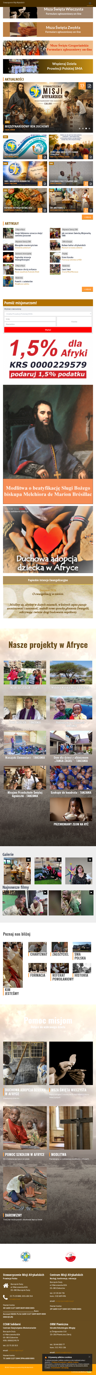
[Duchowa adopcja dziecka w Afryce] (48, 539)
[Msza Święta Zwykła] (48, 29)
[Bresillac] (48, 444)
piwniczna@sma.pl (63, 1352)
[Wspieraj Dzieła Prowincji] (48, 66)
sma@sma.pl (15, 1299)
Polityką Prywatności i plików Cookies (65, 1362)
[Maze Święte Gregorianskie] (48, 48)
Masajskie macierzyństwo (26, 245)
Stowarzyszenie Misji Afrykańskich (13, 2)
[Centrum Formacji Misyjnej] (25, 1256)
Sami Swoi (66, 269)
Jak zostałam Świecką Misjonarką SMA (76, 234)
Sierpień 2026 (48, 590)
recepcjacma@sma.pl (64, 1301)
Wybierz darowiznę (12, 309)
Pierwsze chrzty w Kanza (25, 269)
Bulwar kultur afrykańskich (74, 245)
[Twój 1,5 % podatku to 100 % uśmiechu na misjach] (48, 359)
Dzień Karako (67, 257)
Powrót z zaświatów (23, 281)
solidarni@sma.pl (15, 1350)
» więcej (87, 217)
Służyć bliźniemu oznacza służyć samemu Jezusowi (28, 234)
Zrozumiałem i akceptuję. (60, 1368)
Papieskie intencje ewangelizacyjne (23, 258)
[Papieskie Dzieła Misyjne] (70, 1256)
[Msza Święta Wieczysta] (48, 11)
